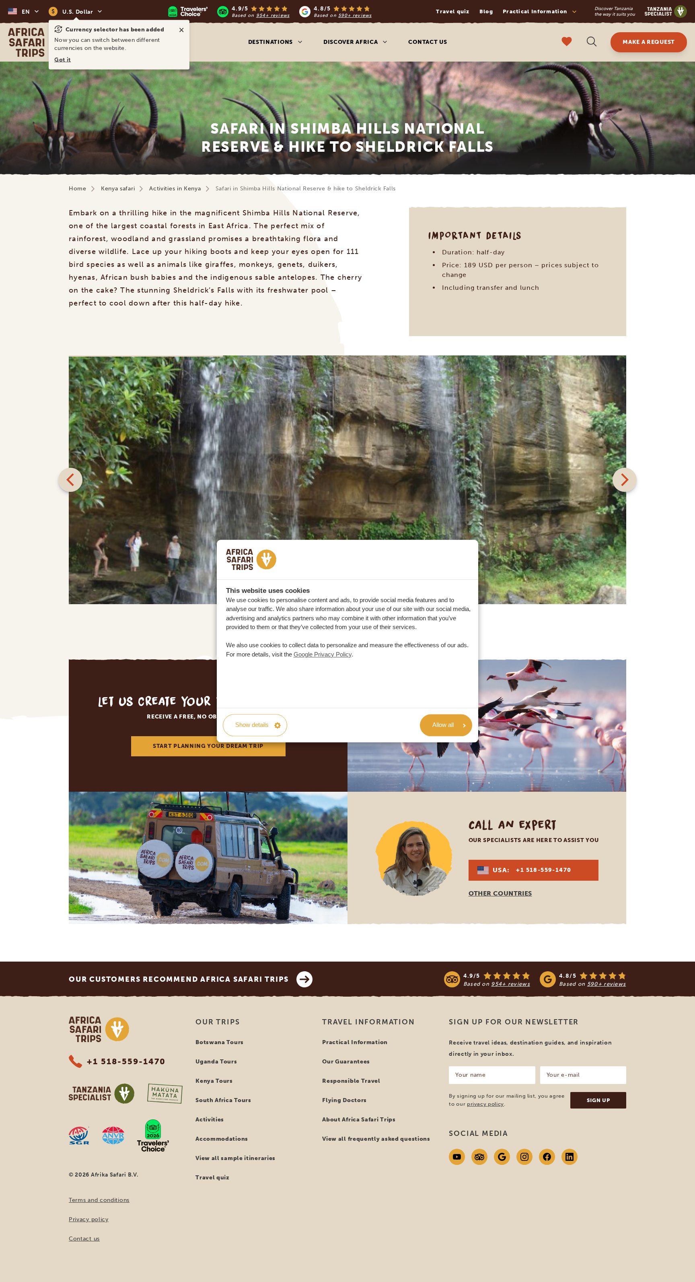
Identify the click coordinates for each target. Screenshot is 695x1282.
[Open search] (592, 42)
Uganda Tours (216, 1061)
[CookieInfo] (251, 559)
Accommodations (221, 1138)
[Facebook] (547, 1157)
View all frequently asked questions (376, 1138)
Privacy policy (89, 1219)
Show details (252, 725)
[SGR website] (79, 1135)
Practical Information (355, 1042)
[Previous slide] (70, 480)
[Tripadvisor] (479, 1157)
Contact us (427, 42)
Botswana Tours (219, 1042)
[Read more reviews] (269, 11)
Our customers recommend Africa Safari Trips (178, 979)
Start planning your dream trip (208, 746)
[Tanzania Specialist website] (101, 1094)
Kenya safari (118, 188)
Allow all (443, 725)
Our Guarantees (346, 1061)
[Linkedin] (569, 1157)
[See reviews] (535, 979)
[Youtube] (457, 1157)
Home (77, 188)
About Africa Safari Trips (359, 1119)
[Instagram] (524, 1157)
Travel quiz (452, 11)
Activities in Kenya (175, 188)
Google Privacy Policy (323, 654)
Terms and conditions (99, 1200)
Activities (209, 1119)
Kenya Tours (214, 1081)
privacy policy (485, 1104)
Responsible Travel (351, 1081)
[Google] (502, 1157)
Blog (486, 11)
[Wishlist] (567, 42)
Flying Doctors (344, 1100)
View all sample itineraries (235, 1158)
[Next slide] (625, 480)
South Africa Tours (223, 1100)
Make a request (649, 42)
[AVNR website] (113, 1135)
